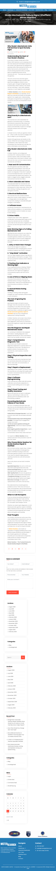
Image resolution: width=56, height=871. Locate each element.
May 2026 (11, 613)
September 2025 (13, 627)
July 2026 (11, 609)
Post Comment (13, 592)
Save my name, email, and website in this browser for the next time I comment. (19, 570)
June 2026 (11, 611)
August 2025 (12, 629)
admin (21, 52)
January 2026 (12, 619)
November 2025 (13, 623)
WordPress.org (12, 786)
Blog (17, 19)
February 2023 (13, 631)
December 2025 (13, 621)
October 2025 (12, 625)
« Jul (7, 820)
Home (13, 19)
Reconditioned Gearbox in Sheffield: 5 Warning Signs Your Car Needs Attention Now (16, 734)
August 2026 (12, 607)
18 (10, 808)
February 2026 (13, 617)
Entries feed (11, 779)
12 (13, 806)
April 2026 (11, 615)
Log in (9, 776)
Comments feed (12, 782)
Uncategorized (13, 647)
